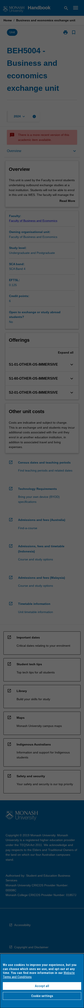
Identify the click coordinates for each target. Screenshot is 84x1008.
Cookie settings (42, 996)
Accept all (42, 986)
